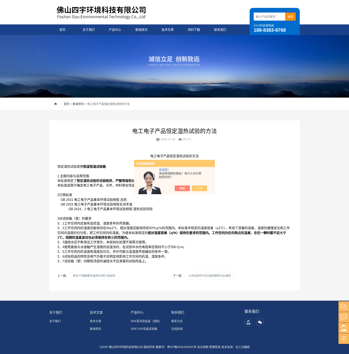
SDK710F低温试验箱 (144, 328)
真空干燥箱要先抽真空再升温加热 (94, 275)
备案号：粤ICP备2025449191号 (176, 347)
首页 (62, 29)
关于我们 (89, 29)
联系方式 (177, 321)
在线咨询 (177, 328)
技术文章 (168, 29)
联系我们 (220, 29)
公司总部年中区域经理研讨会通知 (209, 275)
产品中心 (115, 29)
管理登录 (215, 347)
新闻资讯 (141, 29)
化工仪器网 (242, 347)
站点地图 (202, 347)
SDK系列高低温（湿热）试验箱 (148, 321)
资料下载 (194, 29)
